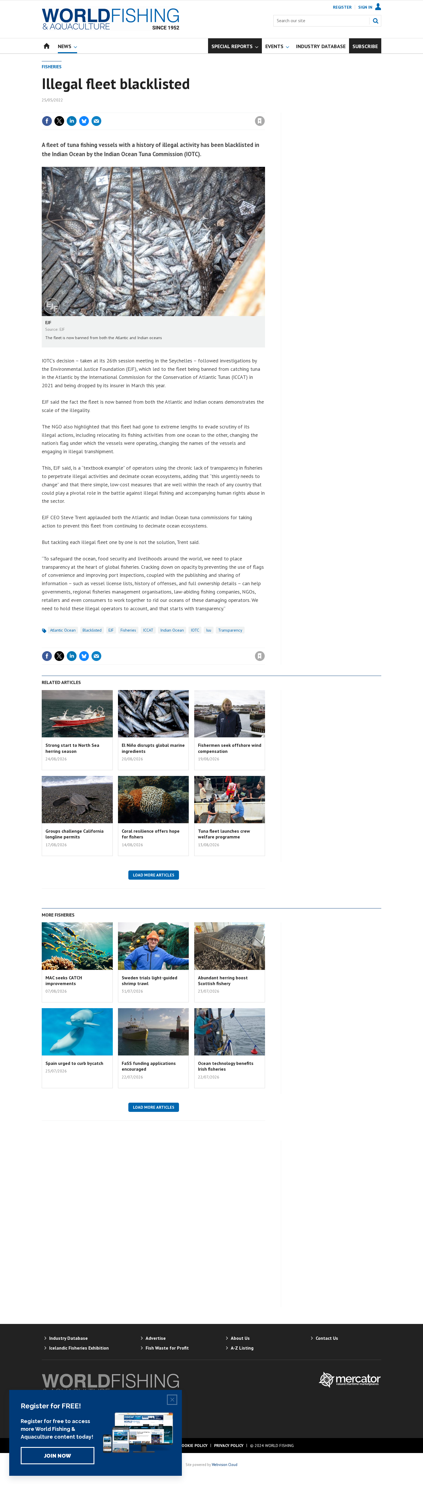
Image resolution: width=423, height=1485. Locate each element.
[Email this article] (96, 121)
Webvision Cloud (224, 1464)
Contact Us (327, 1338)
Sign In (365, 7)
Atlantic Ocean (63, 630)
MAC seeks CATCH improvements (63, 980)
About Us (240, 1338)
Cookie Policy (193, 1445)
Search (375, 20)
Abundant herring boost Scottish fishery (223, 980)
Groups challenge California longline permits (74, 834)
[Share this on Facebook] (47, 121)
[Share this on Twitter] (59, 121)
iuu (208, 630)
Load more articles (153, 875)
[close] (264, 109)
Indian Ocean (172, 630)
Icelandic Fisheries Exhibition (79, 1348)
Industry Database (68, 1338)
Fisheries (52, 66)
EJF (111, 630)
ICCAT (148, 630)
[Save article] (260, 121)
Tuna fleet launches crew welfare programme (224, 834)
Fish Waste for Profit (167, 1348)
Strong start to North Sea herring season (72, 748)
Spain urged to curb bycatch (74, 1063)
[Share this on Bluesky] (84, 121)
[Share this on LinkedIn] (71, 121)
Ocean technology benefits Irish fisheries (226, 1066)
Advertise (156, 1338)
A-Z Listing (242, 1348)
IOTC (195, 630)
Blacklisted (92, 630)
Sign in (192, 109)
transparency (230, 630)
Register (342, 7)
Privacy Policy (228, 1445)
